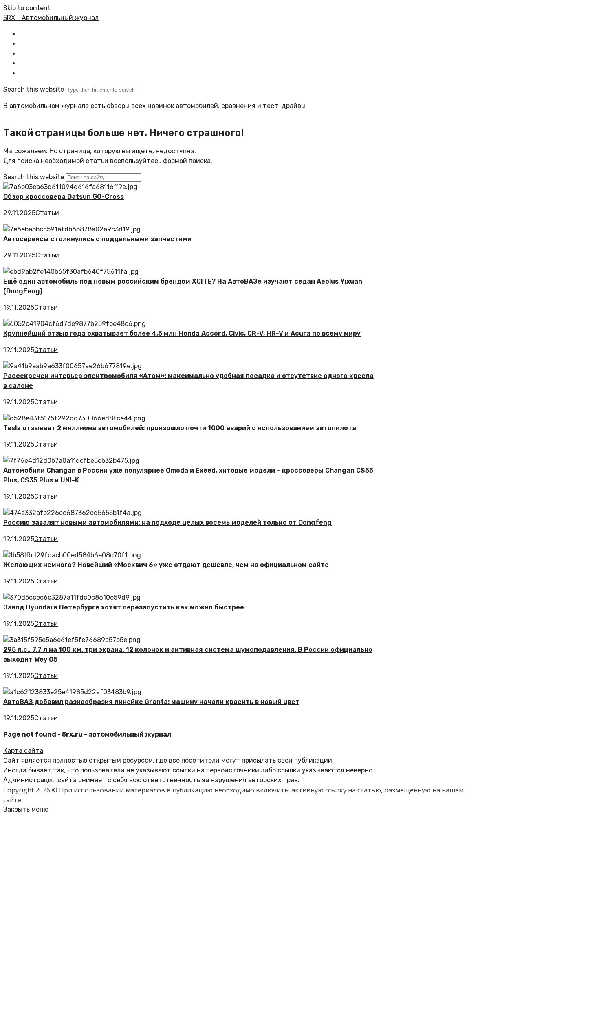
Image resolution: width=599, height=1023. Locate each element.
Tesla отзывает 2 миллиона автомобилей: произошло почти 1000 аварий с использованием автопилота (179, 428)
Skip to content (27, 8)
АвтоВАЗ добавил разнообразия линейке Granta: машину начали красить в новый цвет (151, 702)
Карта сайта (23, 751)
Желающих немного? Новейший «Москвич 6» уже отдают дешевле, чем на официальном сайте (166, 565)
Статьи (47, 213)
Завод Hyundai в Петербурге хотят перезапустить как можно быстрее (123, 607)
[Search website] (26, 73)
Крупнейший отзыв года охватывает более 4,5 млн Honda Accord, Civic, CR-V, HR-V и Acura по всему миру (182, 333)
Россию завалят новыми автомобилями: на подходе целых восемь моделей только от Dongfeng (167, 522)
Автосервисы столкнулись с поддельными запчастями (97, 239)
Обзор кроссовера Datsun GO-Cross (63, 196)
